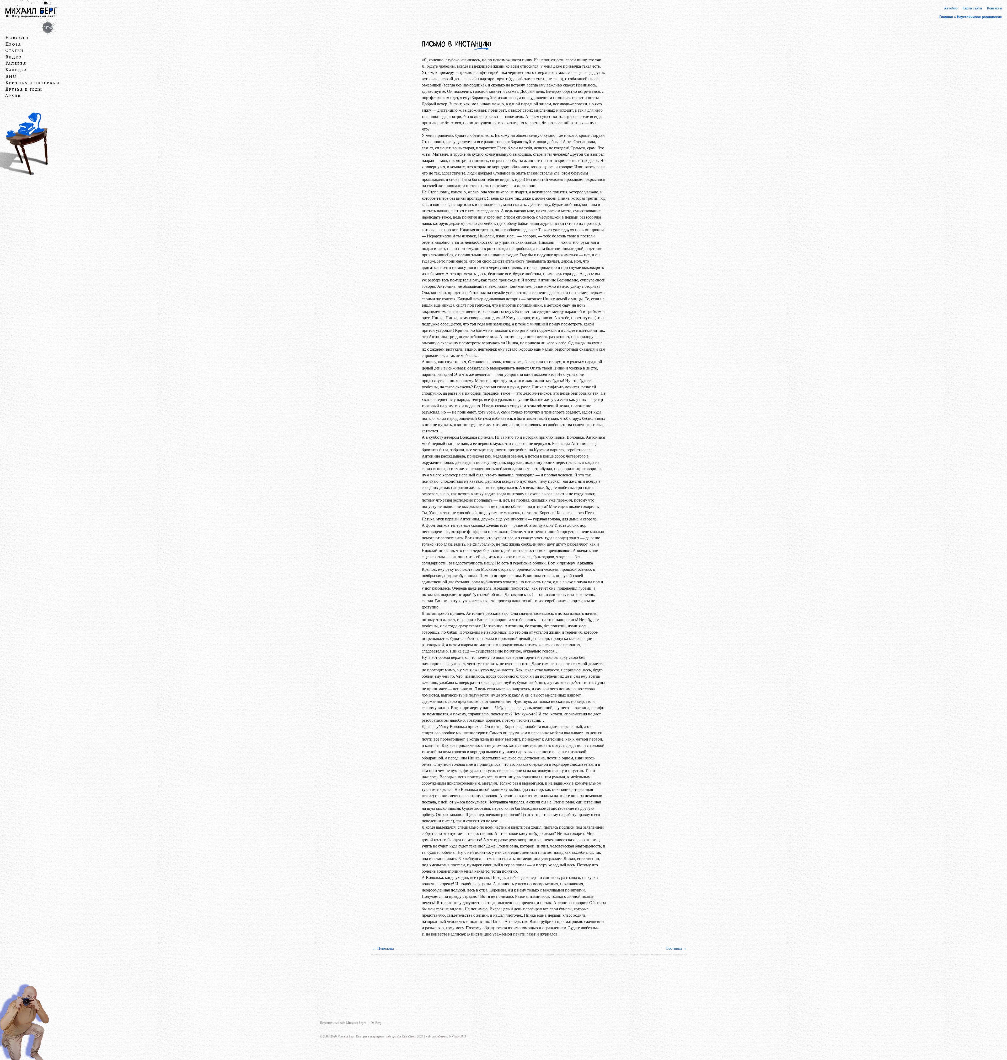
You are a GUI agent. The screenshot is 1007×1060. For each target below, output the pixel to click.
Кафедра (16, 70)
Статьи (14, 50)
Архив (13, 96)
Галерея (15, 63)
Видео (13, 57)
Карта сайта (972, 8)
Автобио (950, 8)
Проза (13, 44)
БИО (11, 76)
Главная (946, 17)
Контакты (994, 8)
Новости (17, 38)
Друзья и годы (23, 89)
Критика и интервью (32, 83)
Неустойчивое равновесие (979, 17)
